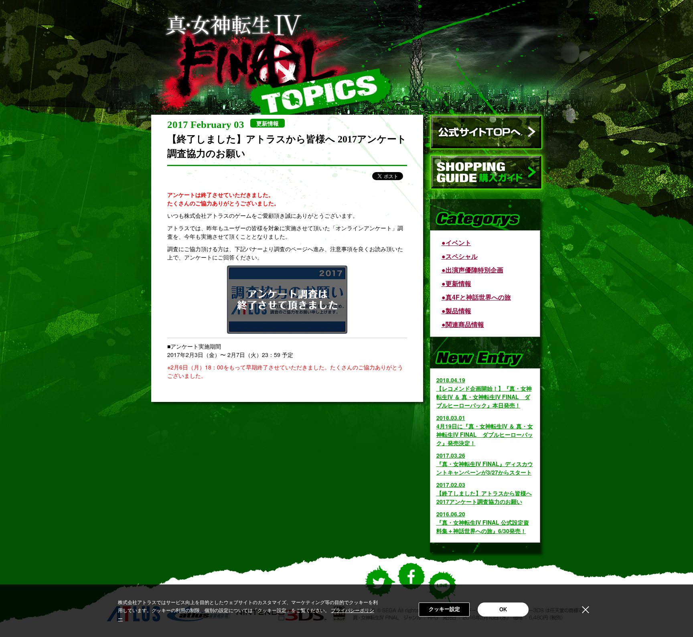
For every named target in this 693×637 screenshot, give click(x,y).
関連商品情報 (465, 324)
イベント (458, 242)
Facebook (411, 582)
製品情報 (458, 310)
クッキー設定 (444, 609)
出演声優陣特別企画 (474, 269)
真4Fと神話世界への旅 (478, 297)
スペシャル (462, 256)
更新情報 (458, 283)
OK (503, 610)
